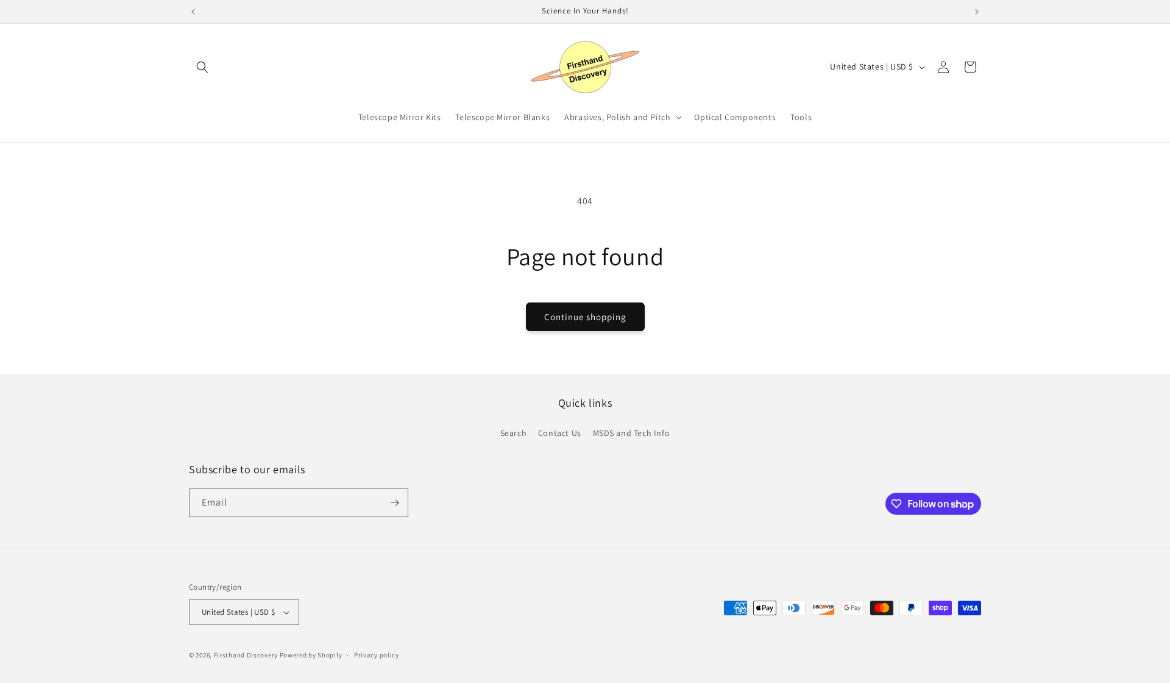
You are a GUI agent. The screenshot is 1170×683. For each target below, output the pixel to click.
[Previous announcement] (193, 11)
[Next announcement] (976, 11)
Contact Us (559, 432)
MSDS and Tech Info (631, 432)
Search (513, 432)
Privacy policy (376, 655)
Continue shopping (585, 317)
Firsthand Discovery (246, 655)
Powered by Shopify (311, 655)
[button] (202, 67)
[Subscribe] (394, 502)
